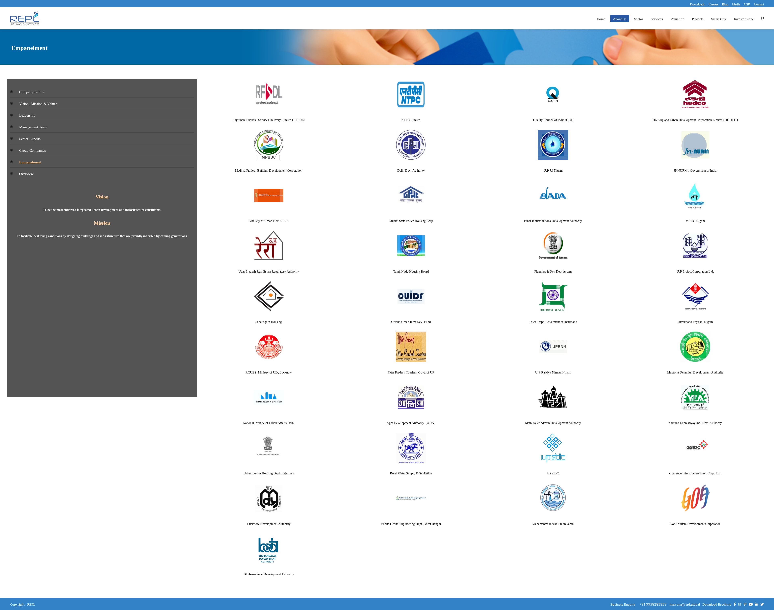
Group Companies (32, 150)
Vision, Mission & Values (38, 103)
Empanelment (30, 161)
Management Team (33, 126)
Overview (26, 173)
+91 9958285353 (655, 604)
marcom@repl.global (685, 604)
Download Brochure (716, 604)
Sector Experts (30, 138)
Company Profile (31, 91)
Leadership (27, 115)
